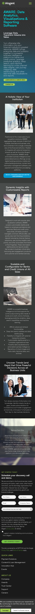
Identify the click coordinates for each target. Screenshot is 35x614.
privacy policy (10, 529)
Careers (4, 593)
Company (5, 579)
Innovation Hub (7, 566)
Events (4, 569)
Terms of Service (18, 550)
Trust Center (6, 586)
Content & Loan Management (13, 562)
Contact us (9, 84)
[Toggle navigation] (30, 3)
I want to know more (21, 610)
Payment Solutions (9, 559)
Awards (4, 582)
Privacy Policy (5, 550)
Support (4, 589)
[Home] (9, 3)
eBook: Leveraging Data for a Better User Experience (17, 175)
